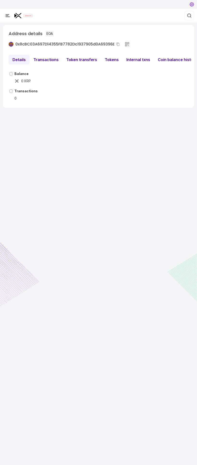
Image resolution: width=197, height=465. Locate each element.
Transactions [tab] (46, 59)
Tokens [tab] (112, 59)
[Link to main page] (18, 15)
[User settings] (191, 4)
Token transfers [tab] (81, 59)
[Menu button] (7, 15)
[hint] (11, 73)
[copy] (119, 44)
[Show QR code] (127, 44)
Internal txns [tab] (138, 59)
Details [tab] (19, 59)
